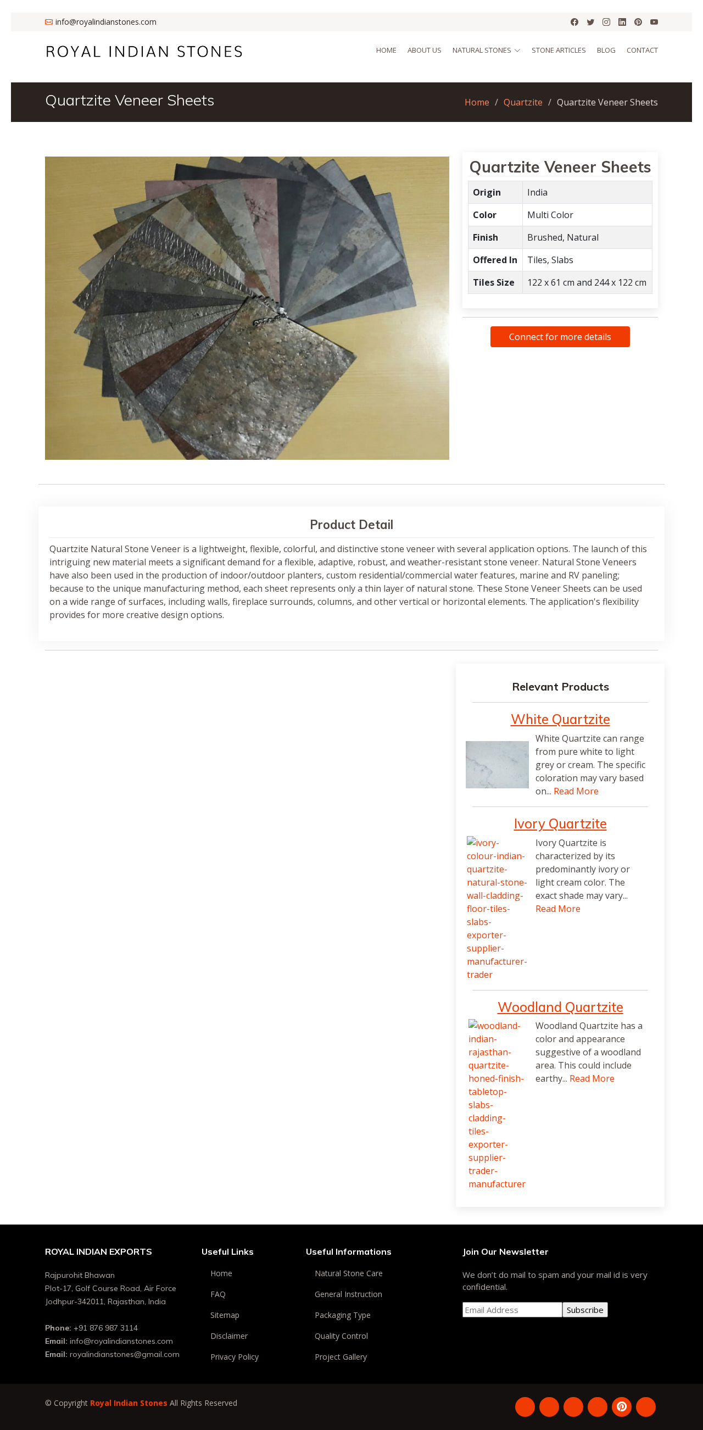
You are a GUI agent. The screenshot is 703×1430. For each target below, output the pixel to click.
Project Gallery (341, 1357)
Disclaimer (229, 1336)
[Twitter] (590, 22)
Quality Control (341, 1336)
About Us (425, 50)
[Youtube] (654, 22)
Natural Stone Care (349, 1273)
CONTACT (642, 50)
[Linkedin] (622, 22)
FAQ (218, 1294)
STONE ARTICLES (559, 50)
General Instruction (348, 1294)
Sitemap (224, 1315)
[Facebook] (574, 22)
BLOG (606, 50)
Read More (576, 791)
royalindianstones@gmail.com (125, 1354)
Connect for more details (560, 337)
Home (386, 50)
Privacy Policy (234, 1357)
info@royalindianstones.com (121, 1341)
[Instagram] (606, 22)
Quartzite (523, 102)
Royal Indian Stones (129, 1403)
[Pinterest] (638, 22)
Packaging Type (343, 1315)
